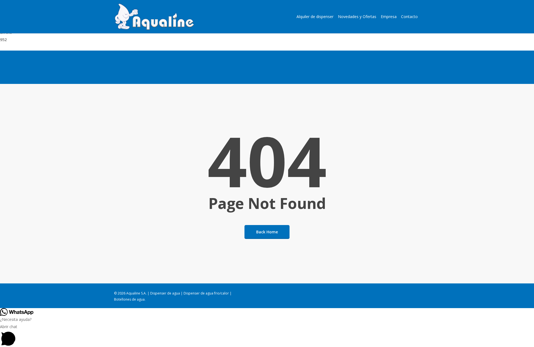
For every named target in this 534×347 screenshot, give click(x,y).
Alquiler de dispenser (314, 16)
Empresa (389, 16)
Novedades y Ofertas (357, 16)
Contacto (409, 16)
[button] (267, 335)
